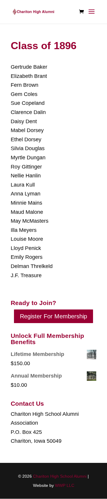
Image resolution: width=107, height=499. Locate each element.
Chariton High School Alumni (59, 476)
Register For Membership (53, 316)
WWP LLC (64, 485)
